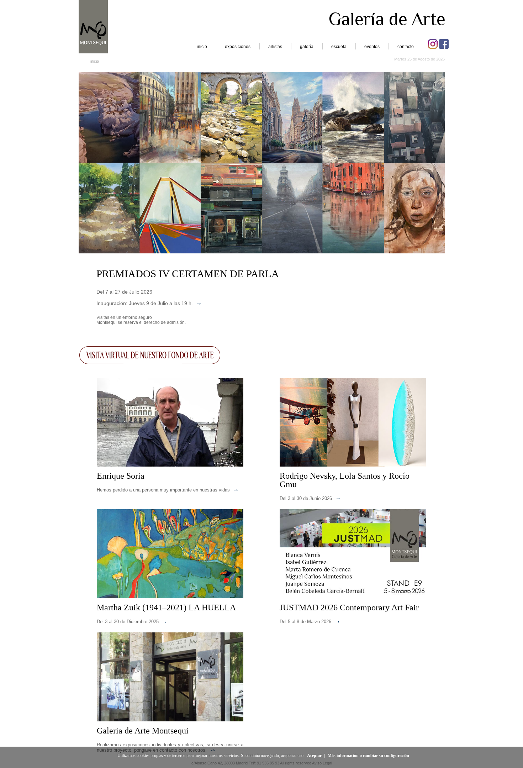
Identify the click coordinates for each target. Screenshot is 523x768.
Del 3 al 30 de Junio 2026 (306, 498)
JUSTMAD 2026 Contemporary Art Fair (349, 607)
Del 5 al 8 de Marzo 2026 (305, 621)
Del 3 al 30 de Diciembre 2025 (128, 621)
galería (306, 46)
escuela (339, 46)
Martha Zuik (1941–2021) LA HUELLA (166, 607)
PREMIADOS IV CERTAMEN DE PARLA (187, 273)
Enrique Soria (120, 475)
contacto (405, 46)
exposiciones (237, 46)
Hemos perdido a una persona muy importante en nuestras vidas (163, 490)
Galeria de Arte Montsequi (143, 730)
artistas (275, 46)
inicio (202, 46)
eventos (372, 46)
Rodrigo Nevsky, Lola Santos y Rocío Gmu (345, 480)
